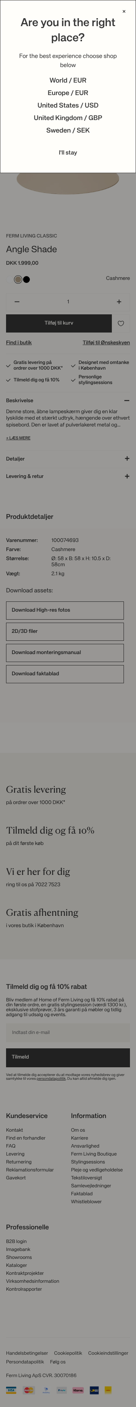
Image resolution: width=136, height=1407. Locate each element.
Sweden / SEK (68, 131)
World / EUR (68, 81)
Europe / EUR (68, 93)
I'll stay (68, 153)
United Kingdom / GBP (68, 118)
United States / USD (68, 106)
